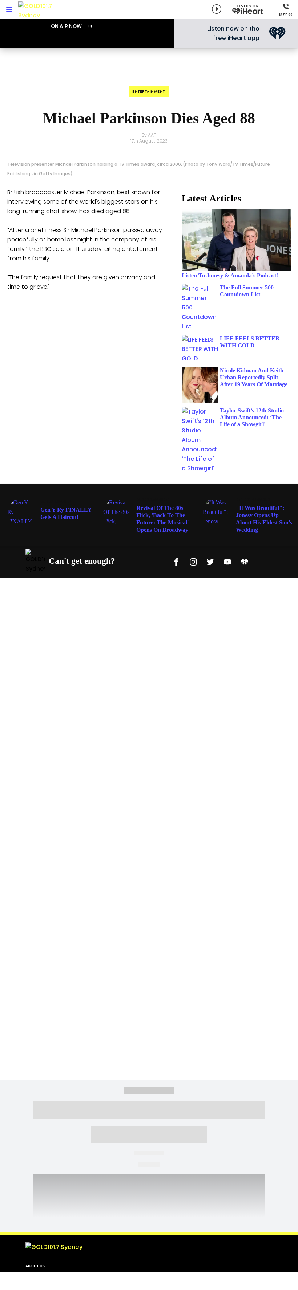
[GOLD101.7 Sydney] (40, 9)
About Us (35, 1266)
